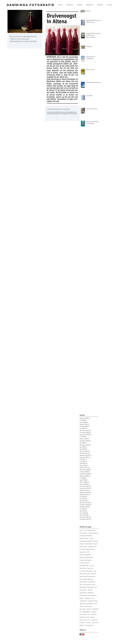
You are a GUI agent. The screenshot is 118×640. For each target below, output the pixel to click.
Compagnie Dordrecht (86, 535)
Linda (94, 571)
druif (95, 603)
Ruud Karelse (83, 582)
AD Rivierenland (91, 530)
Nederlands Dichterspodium (87, 576)
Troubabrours (91, 582)
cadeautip (87, 598)
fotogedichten (86, 611)
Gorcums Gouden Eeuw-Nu (87, 549)
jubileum (82, 625)
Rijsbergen (90, 579)
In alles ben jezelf (84, 563)
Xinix (96, 587)
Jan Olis (92, 565)
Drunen (95, 544)
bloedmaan (91, 592)
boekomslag (83, 595)
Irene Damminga (84, 565)
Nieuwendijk (83, 579)
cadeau (82, 598)
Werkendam (83, 587)
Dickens (82, 544)
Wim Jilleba (90, 587)
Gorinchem (83, 552)
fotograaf (93, 611)
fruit (89, 614)
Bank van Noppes (93, 533)
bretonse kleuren (92, 595)
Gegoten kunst (92, 546)
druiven (82, 606)
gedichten (94, 614)
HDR (88, 552)
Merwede (93, 573)
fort (81, 611)
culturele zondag (92, 601)
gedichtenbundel (84, 617)
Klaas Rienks (83, 568)
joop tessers (95, 622)
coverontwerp (83, 601)
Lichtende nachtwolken (86, 571)
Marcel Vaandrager (85, 573)
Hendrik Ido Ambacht (85, 560)
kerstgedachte (89, 625)
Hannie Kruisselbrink (85, 554)
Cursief (91, 538)
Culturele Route (84, 538)
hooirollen (82, 622)
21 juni (81, 530)
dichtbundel (89, 603)
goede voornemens (85, 620)
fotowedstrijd (83, 614)
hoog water (94, 620)
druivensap (83, 609)
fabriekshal (95, 609)
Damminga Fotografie (85, 541)
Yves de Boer (83, 590)
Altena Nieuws (84, 533)
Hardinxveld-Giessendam (86, 557)
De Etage (95, 541)
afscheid (90, 590)
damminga (82, 603)
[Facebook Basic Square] (81, 634)
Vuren (93, 584)
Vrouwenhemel (87, 584)
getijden (92, 617)
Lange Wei (90, 568)
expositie (89, 609)
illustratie (88, 622)
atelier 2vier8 (83, 592)
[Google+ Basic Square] (83, 634)
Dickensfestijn (88, 544)
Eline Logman (83, 546)
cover (92, 598)
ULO (81, 584)
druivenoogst (88, 606)
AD (85, 530)
